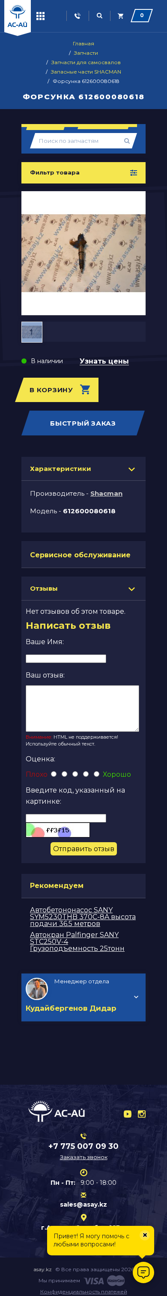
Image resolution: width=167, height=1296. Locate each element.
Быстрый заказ (83, 423)
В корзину (51, 390)
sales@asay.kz (83, 1204)
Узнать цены (104, 361)
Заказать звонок (83, 1157)
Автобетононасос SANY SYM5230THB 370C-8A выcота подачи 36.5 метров (83, 917)
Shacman (106, 493)
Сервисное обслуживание (80, 555)
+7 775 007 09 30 (83, 1146)
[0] (121, 16)
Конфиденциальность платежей (83, 1291)
